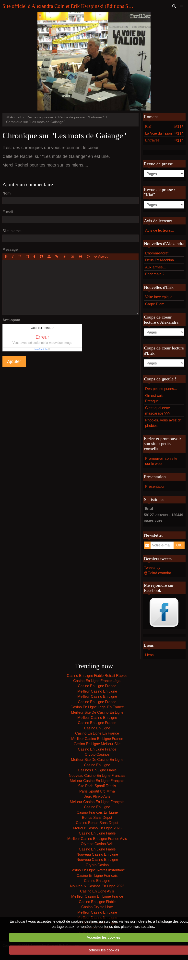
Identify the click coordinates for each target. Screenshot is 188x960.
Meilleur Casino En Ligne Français (97, 781)
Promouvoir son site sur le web (161, 461)
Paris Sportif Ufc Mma (97, 791)
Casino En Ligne (97, 728)
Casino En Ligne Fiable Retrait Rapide (97, 675)
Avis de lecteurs (158, 220)
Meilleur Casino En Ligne (97, 691)
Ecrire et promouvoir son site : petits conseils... (162, 443)
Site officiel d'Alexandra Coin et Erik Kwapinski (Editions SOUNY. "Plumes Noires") (68, 6)
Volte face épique (158, 297)
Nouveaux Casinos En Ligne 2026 (97, 886)
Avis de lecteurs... (159, 230)
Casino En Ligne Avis (97, 891)
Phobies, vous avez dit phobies (163, 422)
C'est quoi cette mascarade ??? (157, 410)
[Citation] (41, 256)
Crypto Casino (97, 865)
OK (179, 545)
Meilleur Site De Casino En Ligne (97, 712)
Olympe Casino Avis (97, 844)
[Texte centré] (49, 256)
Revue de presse (39, 117)
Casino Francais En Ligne (97, 812)
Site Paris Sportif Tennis (97, 786)
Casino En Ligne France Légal (97, 681)
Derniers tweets (158, 558)
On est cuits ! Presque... (155, 398)
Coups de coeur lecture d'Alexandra (161, 320)
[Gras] (6, 256)
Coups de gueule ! (160, 378)
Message (10, 249)
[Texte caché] (64, 256)
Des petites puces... (161, 389)
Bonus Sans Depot (97, 817)
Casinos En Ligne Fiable (97, 770)
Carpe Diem (154, 304)
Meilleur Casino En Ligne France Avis (97, 838)
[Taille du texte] (27, 256)
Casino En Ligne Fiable (97, 833)
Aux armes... (155, 267)
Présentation (155, 476)
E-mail (7, 212)
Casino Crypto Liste (97, 907)
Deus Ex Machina (159, 260)
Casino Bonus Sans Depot (97, 823)
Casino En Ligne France (97, 686)
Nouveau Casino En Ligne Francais (97, 775)
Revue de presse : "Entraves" (81, 117)
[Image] (72, 256)
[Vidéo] (80, 256)
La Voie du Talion (162, 133)
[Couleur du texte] (34, 256)
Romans (151, 116)
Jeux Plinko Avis (97, 796)
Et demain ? (154, 274)
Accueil (15, 117)
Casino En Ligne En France (97, 733)
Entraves (162, 140)
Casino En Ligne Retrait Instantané (97, 870)
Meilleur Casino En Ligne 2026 (97, 828)
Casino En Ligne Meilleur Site (97, 744)
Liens (149, 655)
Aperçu (102, 256)
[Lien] (57, 256)
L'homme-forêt (156, 253)
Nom (6, 193)
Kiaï (162, 126)
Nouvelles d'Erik (159, 287)
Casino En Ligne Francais (97, 875)
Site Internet (12, 231)
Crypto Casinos (97, 754)
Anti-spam (11, 320)
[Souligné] (20, 256)
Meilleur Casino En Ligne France (97, 739)
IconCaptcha (41, 349)
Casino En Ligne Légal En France (97, 707)
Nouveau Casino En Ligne (97, 854)
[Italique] (13, 256)
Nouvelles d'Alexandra (164, 243)
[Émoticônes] (88, 256)
